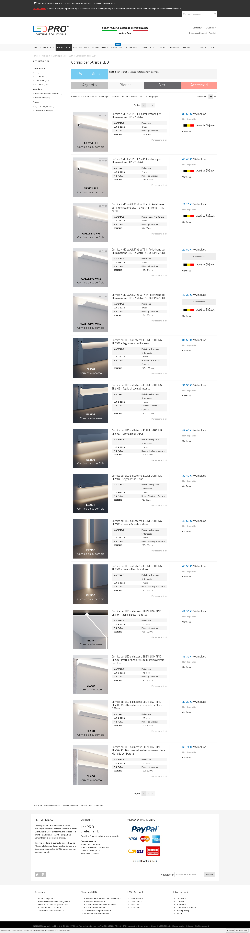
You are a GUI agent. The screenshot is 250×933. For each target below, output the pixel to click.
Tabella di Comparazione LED (51, 910)
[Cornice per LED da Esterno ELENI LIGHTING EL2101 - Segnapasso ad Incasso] (90, 358)
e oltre (44, 110)
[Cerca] (215, 14)
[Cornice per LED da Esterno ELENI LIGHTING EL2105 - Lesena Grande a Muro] (90, 539)
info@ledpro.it (93, 850)
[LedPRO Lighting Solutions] (51, 30)
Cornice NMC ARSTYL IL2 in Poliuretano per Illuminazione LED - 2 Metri (136, 160)
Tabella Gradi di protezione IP (97, 910)
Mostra (134, 96)
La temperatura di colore (49, 907)
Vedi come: (202, 96)
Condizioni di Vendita (186, 907)
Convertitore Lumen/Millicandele (99, 904)
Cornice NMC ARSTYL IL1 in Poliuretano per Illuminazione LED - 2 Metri (136, 115)
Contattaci (98, 805)
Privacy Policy (183, 910)
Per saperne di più (159, 139)
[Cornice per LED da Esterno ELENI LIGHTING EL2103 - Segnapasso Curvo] (90, 448)
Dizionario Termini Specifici (96, 913)
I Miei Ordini (135, 901)
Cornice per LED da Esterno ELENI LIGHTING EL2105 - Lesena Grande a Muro (137, 522)
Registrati (212, 33)
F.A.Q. (179, 913)
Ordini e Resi (86, 805)
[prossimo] (152, 105)
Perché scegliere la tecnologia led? (54, 901)
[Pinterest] (43, 874)
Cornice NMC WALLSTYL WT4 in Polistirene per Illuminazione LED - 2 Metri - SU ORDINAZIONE (139, 296)
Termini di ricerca (52, 805)
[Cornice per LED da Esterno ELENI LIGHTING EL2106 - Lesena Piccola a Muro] (90, 584)
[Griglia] (215, 96)
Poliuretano (42, 97)
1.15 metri (42, 80)
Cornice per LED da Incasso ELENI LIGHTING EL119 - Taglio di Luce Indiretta (136, 613)
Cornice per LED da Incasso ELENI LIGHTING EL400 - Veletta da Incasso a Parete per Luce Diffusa (137, 705)
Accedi (204, 33)
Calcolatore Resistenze (94, 901)
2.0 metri (41, 84)
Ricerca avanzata (70, 805)
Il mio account (194, 33)
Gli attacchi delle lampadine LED (53, 904)
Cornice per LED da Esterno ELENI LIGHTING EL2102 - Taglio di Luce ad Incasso (137, 387)
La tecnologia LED (46, 898)
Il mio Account (136, 898)
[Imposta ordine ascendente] (127, 96)
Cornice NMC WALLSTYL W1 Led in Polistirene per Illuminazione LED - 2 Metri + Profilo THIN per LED (138, 207)
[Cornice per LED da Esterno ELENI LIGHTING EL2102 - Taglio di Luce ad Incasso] (90, 403)
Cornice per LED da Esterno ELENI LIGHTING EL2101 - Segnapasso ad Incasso (137, 341)
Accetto (231, 930)
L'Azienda (181, 898)
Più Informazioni (242, 930)
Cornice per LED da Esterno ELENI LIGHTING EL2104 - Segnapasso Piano (137, 477)
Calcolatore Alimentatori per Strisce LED (102, 898)
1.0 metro (41, 76)
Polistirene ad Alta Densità (48, 93)
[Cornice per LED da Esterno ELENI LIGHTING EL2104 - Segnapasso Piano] (90, 493)
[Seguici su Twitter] (37, 874)
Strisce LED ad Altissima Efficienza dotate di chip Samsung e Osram (55, 846)
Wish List (134, 904)
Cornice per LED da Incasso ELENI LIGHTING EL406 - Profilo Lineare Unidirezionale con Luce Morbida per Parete (138, 750)
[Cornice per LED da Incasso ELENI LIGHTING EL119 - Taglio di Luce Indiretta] (90, 629)
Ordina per (104, 96)
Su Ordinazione (199, 257)
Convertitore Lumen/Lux (95, 907)
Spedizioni (181, 904)
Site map (38, 805)
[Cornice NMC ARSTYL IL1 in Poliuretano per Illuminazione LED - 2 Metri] (90, 132)
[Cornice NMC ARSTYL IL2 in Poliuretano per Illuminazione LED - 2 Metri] (90, 177)
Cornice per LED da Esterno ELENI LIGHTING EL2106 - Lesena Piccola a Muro (137, 567)
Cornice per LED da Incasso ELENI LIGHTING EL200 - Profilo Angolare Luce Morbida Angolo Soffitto (138, 659)
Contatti (180, 901)
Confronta (186, 131)
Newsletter (167, 875)
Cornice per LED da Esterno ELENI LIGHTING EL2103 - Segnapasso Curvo (137, 432)
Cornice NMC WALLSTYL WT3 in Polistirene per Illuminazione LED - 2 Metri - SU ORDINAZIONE (139, 251)
